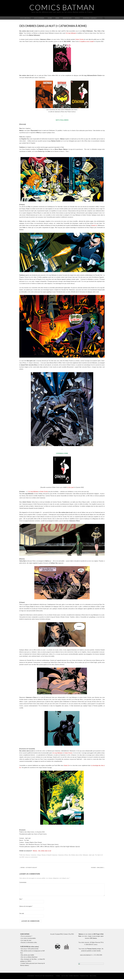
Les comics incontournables (28, 938)
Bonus (77, 18)
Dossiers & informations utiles (29, 942)
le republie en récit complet (87, 41)
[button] (91, 964)
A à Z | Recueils (25, 18)
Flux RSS (71, 934)
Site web (21, 913)
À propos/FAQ (59, 934)
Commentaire (22, 882)
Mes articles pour (27, 955)
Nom (21, 899)
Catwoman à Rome (63, 855)
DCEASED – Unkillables (98, 867)
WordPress (49, 975)
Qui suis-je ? (24, 948)
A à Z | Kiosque (39, 18)
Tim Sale (97, 855)
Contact (66, 934)
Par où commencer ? (26, 936)
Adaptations (67, 18)
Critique (39, 855)
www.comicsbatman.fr (86, 955)
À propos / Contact (90, 18)
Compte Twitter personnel (27, 963)
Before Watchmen (32, 957)
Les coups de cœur (26, 940)
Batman (28, 855)
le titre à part (70, 487)
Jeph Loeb (91, 855)
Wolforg (93, 975)
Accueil (52, 934)
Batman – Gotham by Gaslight (28, 867)
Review (43, 855)
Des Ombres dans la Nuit (75, 855)
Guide (50, 18)
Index (57, 18)
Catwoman (33, 855)
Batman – (42, 850)
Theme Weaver (74, 975)
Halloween (85, 855)
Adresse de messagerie (26, 906)
